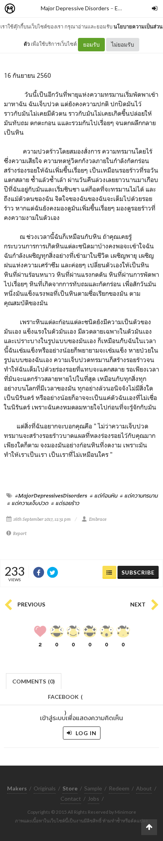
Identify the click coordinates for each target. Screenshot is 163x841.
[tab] (34, 680)
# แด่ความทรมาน (138, 495)
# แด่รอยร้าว (65, 503)
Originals (45, 788)
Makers (27, 9)
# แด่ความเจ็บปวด (27, 503)
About (144, 788)
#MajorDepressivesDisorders (51, 495)
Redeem (119, 788)
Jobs (93, 798)
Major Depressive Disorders (75, 8)
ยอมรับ (91, 44)
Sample (93, 788)
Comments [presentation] (33, 681)
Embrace (97, 519)
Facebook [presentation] (65, 699)
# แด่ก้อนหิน (103, 495)
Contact (71, 798)
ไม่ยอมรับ (122, 44)
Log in (85, 733)
